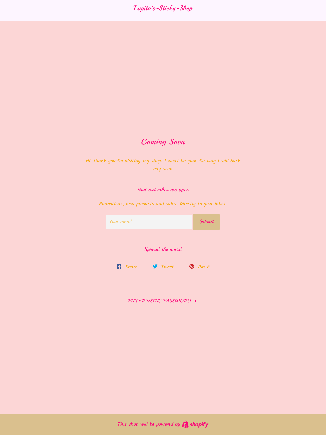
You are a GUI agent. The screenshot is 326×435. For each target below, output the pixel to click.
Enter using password (160, 300)
